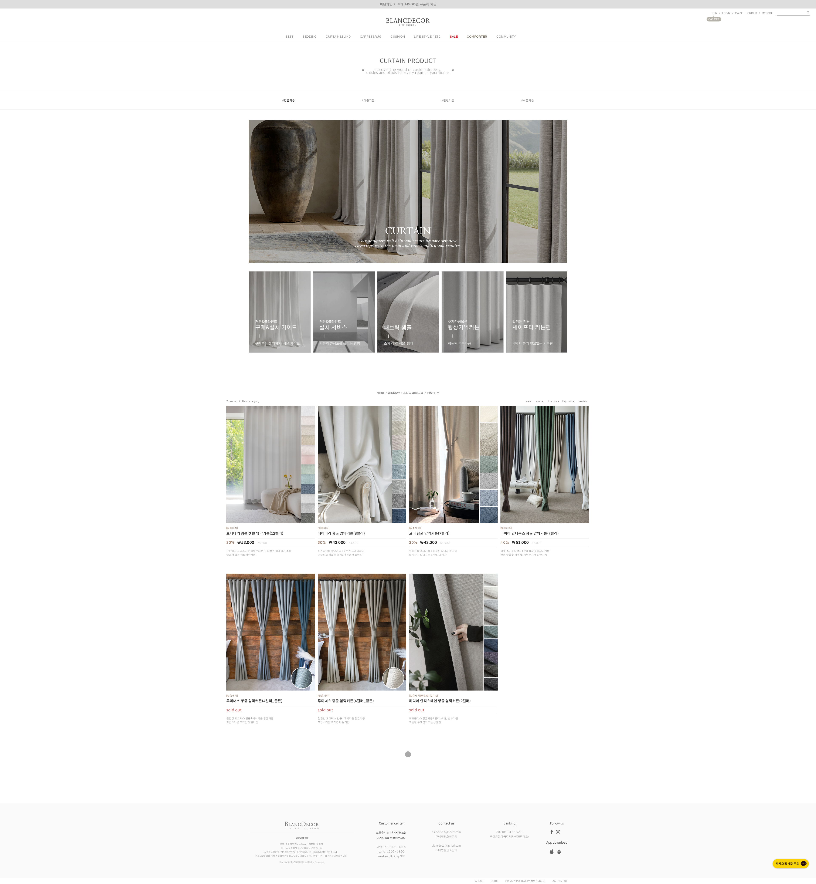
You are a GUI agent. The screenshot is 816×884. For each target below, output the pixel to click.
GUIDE (494, 881)
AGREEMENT (559, 881)
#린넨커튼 (448, 100)
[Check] (334, 852)
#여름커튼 (368, 100)
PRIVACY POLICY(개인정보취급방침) (525, 881)
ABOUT (479, 881)
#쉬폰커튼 (527, 100)
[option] (408, 4)
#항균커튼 (288, 100)
